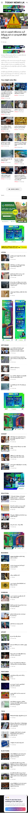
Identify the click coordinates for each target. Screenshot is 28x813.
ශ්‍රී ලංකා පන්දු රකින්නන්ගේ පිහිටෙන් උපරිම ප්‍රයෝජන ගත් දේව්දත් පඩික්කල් (5, 664)
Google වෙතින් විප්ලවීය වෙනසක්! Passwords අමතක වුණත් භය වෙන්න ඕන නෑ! (5, 734)
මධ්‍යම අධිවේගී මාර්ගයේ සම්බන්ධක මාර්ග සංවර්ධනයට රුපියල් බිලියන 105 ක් (7, 104)
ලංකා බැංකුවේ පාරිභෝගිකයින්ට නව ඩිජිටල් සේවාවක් (5, 585)
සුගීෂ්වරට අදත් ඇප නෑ (21, 104)
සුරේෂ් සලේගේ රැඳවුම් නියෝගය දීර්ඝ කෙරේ (7, 137)
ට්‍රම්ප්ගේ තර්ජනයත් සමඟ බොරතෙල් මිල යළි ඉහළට (5, 616)
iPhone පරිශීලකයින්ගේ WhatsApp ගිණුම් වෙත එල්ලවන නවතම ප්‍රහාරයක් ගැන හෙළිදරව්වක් (5, 725)
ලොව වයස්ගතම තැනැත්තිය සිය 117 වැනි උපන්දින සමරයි (5, 598)
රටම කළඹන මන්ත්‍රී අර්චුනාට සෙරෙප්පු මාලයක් (5, 466)
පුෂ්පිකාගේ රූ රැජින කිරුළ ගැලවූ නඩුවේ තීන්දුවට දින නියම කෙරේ (5, 457)
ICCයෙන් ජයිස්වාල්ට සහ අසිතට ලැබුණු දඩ (5, 646)
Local (3, 27)
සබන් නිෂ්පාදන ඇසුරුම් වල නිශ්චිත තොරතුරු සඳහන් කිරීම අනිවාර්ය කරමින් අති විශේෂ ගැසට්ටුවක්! (5, 704)
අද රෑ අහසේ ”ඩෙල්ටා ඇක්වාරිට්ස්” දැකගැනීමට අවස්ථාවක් (5, 686)
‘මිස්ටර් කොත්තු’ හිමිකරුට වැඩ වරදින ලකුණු (5, 448)
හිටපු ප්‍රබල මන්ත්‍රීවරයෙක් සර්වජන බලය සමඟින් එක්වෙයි (5, 517)
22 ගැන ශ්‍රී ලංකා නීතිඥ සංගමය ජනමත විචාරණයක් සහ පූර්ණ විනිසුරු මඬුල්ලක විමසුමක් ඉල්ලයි (5, 284)
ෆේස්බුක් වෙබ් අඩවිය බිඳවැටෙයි (5, 743)
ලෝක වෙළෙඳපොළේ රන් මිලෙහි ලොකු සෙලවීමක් (21, 121)
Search (2, 195)
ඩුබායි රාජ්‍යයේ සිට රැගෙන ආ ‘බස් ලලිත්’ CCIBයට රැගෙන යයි (5, 275)
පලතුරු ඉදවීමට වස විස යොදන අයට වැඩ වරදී (5, 695)
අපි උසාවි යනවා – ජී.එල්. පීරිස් (5, 526)
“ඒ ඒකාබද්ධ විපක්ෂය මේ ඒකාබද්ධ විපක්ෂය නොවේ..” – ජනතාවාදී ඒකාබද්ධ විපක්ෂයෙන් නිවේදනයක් (5, 498)
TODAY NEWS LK (14, 2)
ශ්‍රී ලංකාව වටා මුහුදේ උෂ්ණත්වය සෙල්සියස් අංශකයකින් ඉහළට (21, 154)
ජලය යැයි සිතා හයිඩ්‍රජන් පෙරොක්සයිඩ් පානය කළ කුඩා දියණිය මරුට (7, 121)
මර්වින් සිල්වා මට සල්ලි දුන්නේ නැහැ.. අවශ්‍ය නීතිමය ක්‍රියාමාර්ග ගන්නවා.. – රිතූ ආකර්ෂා (5, 439)
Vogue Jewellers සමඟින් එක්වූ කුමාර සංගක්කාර (21, 86)
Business (16, 95)
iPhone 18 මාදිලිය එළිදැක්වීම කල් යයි (5, 716)
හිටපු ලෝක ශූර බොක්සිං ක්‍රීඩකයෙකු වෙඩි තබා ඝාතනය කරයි (5, 655)
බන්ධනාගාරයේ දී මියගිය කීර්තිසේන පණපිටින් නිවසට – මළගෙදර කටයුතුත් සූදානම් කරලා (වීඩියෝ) (21, 170)
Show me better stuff (15, 809)
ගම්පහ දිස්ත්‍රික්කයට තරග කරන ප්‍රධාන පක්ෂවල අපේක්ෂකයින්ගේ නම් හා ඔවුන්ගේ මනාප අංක (5, 756)
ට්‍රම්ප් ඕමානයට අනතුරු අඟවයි (5, 625)
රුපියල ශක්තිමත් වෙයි (5, 576)
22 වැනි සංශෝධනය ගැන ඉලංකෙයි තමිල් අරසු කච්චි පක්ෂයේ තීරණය (5, 507)
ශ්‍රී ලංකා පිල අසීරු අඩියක (5, 637)
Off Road (2, 98)
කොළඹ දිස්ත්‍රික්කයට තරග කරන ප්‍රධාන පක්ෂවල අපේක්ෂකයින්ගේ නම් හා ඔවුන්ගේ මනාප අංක (5, 785)
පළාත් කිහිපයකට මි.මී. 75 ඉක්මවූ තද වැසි (7, 154)
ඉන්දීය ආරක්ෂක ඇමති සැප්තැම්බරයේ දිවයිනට (7, 170)
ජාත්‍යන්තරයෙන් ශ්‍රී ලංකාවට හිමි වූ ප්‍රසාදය (5, 677)
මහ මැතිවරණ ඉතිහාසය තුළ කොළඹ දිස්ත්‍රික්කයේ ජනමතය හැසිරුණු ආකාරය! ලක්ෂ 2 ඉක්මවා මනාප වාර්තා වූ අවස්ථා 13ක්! (5, 776)
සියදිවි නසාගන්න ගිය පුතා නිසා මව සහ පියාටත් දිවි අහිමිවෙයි (5, 607)
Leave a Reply (14, 189)
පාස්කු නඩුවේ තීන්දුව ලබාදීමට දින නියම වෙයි (5, 293)
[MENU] (2, 2)
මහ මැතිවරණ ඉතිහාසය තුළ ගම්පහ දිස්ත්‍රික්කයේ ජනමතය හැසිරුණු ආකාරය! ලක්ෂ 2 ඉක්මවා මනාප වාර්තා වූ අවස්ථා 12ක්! (5, 766)
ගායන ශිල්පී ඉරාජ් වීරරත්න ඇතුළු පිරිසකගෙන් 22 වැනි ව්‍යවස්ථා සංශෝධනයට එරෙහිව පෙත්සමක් (7, 86)
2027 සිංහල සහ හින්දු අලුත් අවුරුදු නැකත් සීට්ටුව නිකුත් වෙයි (21, 137)
